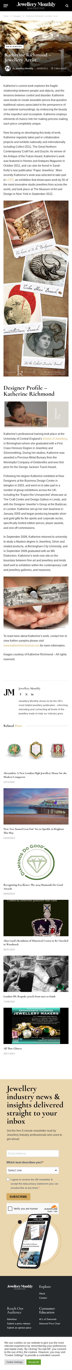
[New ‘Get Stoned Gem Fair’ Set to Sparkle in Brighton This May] (36, 806)
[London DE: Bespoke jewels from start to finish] (36, 974)
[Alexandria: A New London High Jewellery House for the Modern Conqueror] (36, 750)
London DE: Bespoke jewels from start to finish (29, 996)
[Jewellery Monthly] (36, 5)
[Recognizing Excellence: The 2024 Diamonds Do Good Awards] (36, 862)
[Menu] (5, 6)
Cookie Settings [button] (14, 1362)
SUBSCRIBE (18, 1196)
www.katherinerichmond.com (21, 645)
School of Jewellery (55, 438)
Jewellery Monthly (24, 68)
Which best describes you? (24, 1162)
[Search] (67, 6)
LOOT (10, 179)
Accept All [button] (33, 1362)
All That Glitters (12, 1048)
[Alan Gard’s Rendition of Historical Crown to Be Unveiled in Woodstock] (36, 918)
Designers (14, 47)
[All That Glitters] (36, 1026)
